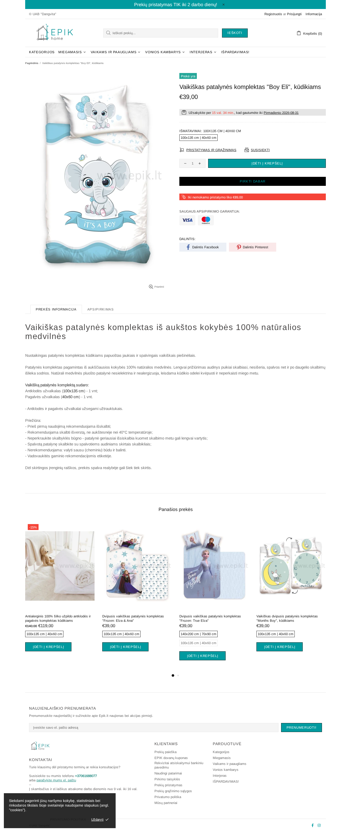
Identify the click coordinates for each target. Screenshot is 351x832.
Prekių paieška (165, 752)
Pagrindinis (31, 63)
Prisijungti (294, 14)
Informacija (314, 14)
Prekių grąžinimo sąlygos (173, 791)
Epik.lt (54, 33)
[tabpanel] (59, 593)
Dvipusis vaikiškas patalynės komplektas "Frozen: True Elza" (210, 618)
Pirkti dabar (252, 181)
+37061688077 (86, 776)
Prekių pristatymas (168, 785)
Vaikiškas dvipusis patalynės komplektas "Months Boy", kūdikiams (287, 618)
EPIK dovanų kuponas (171, 758)
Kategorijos (221, 752)
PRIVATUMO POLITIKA (68, 819)
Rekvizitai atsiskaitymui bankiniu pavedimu (178, 765)
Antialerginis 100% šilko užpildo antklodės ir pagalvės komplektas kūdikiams (58, 618)
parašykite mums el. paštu (56, 780)
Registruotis (273, 14)
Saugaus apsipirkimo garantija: (209, 211)
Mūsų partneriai (165, 803)
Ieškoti (234, 33)
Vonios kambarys (225, 770)
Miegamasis (222, 758)
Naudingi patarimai (168, 773)
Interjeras (220, 776)
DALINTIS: (187, 239)
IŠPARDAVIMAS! (226, 781)
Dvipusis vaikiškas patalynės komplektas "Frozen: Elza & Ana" (133, 618)
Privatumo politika (167, 797)
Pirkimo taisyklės (167, 779)
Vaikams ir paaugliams (229, 764)
